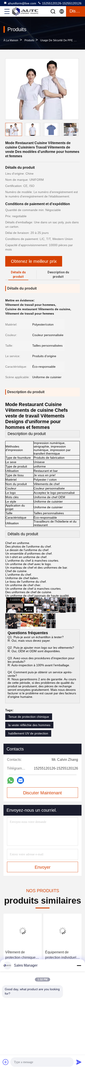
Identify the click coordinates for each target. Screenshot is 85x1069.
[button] (76, 130)
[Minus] (79, 965)
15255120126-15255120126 (61, 3)
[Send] (78, 1062)
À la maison (10, 40)
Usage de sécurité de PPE (56, 40)
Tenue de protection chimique (28, 716)
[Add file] (6, 1062)
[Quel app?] (10, 780)
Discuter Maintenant (42, 792)
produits (29, 40)
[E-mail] (20, 780)
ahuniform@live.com (22, 3)
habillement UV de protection (28, 733)
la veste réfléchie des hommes (29, 725)
